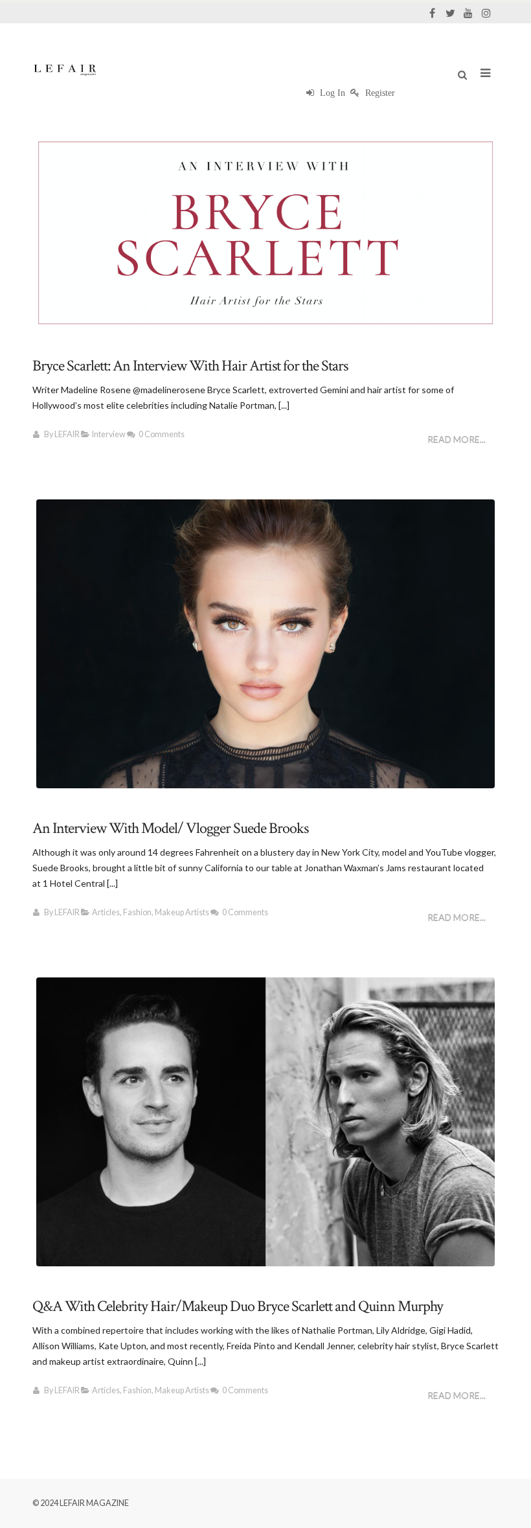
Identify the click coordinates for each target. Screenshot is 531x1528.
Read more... (456, 439)
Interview (109, 434)
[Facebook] (432, 13)
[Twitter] (450, 13)
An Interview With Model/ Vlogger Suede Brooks (170, 828)
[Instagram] (486, 13)
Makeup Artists (182, 912)
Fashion (137, 912)
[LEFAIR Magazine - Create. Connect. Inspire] (64, 69)
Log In (331, 93)
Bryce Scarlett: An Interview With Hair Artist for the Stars (190, 366)
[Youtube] (468, 13)
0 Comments (162, 434)
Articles (106, 912)
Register (379, 93)
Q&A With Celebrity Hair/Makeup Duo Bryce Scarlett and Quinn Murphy (237, 1306)
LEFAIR (67, 434)
